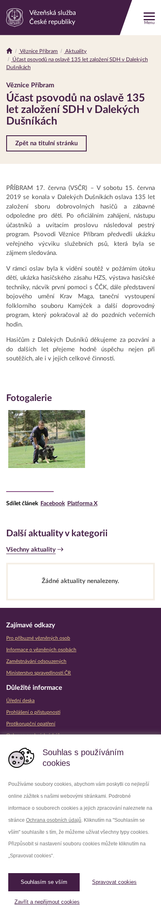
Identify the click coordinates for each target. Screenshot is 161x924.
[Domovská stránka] (9, 51)
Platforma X (82, 503)
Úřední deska (20, 700)
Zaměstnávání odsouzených (36, 661)
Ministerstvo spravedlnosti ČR (38, 672)
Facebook (52, 503)
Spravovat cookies (114, 882)
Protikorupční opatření (30, 723)
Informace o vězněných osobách (41, 649)
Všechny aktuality (31, 550)
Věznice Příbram (38, 51)
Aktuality (75, 51)
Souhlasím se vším (44, 882)
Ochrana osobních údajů (53, 820)
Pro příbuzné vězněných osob (38, 638)
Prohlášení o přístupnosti (33, 712)
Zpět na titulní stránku (46, 143)
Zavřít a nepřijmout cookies (47, 902)
